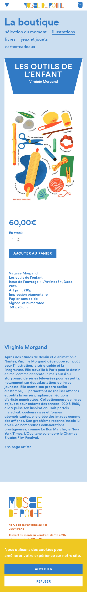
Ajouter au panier (32, 253)
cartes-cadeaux (20, 46)
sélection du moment (26, 31)
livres (10, 39)
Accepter (43, 569)
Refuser (43, 581)
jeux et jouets (34, 39)
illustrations (63, 31)
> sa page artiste (17, 447)
